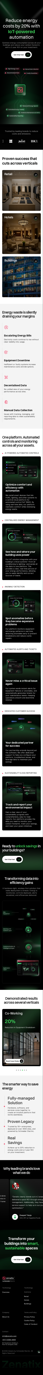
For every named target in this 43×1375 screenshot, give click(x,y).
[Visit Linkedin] (39, 1352)
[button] (16, 1070)
